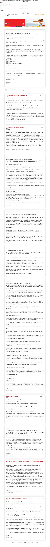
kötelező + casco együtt (8, 22)
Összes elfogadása (25, 1)
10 (28, 542)
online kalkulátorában (27, 121)
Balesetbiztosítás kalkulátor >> (9, 492)
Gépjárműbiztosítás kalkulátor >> (10, 79)
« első (13, 542)
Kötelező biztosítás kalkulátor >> (10, 537)
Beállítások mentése (25, 12)
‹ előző (15, 542)
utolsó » (37, 542)
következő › (33, 542)
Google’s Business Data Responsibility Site (25, 13)
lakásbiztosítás (7, 23)
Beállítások (1, 2)
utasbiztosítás (7, 24)
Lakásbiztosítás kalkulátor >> (9, 390)
